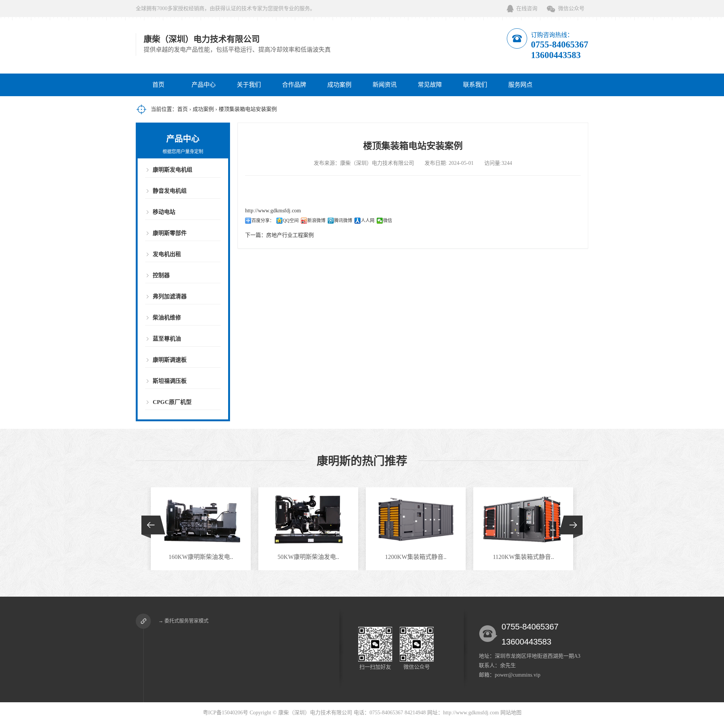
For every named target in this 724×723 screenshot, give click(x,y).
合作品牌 (294, 84)
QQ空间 (291, 220)
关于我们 (249, 84)
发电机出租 (167, 254)
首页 (158, 84)
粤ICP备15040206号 (225, 712)
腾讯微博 (343, 220)
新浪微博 (316, 220)
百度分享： (263, 220)
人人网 (367, 220)
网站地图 (511, 712)
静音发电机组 (170, 191)
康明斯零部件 (170, 233)
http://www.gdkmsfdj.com (273, 210)
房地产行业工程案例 (290, 235)
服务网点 (520, 84)
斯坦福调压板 (170, 381)
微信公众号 (571, 8)
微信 (387, 220)
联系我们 (475, 84)
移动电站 (164, 212)
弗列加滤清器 (170, 296)
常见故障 (430, 84)
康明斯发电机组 (172, 170)
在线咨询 (526, 8)
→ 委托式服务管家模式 (183, 620)
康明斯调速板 (170, 360)
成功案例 (339, 84)
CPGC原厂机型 (172, 402)
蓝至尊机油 (167, 339)
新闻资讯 (385, 84)
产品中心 (204, 84)
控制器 (161, 275)
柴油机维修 (167, 318)
